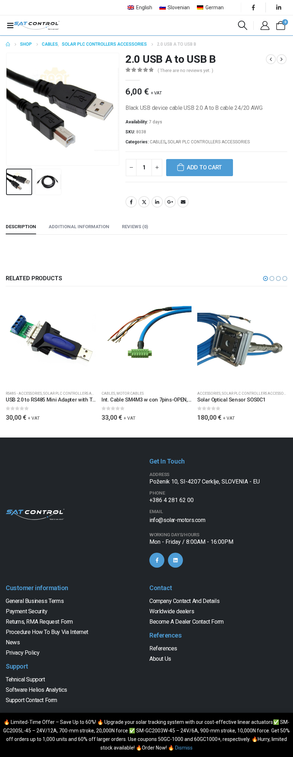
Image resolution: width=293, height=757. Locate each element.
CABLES (157, 141)
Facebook (131, 202)
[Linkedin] (175, 560)
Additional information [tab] (79, 226)
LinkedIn (157, 202)
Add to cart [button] (84, 306)
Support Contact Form (31, 700)
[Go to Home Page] (8, 44)
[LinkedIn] (279, 7)
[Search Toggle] (242, 25)
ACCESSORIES (208, 393)
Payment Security (27, 611)
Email (183, 202)
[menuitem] (140, 7)
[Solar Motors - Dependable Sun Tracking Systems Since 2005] (36, 25)
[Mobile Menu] (10, 25)
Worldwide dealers (171, 611)
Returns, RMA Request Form (39, 621)
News (13, 642)
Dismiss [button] (184, 748)
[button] (14, 109)
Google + (170, 202)
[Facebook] (253, 7)
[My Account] (264, 25)
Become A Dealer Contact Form (186, 621)
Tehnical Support (25, 679)
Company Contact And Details (184, 601)
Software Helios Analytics (36, 689)
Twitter (144, 202)
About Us (160, 658)
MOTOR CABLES (130, 393)
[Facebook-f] (156, 560)
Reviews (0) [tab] (135, 226)
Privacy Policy (22, 652)
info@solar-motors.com (177, 520)
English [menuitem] (144, 7)
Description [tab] (21, 226)
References (163, 648)
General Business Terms (35, 601)
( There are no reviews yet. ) (185, 70)
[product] (51, 340)
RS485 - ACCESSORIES (24, 393)
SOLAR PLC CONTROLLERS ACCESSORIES (209, 141)
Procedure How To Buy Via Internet (47, 632)
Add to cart (204, 167)
